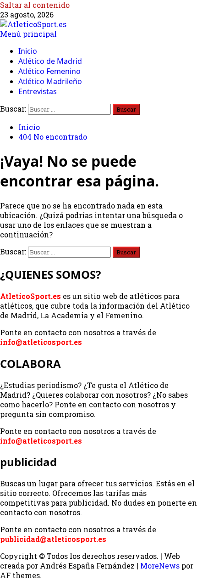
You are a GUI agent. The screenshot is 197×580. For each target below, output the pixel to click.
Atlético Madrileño (50, 81)
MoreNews (160, 565)
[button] (28, 34)
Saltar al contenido (35, 5)
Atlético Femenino (49, 71)
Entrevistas (37, 91)
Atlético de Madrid (50, 61)
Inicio (27, 51)
